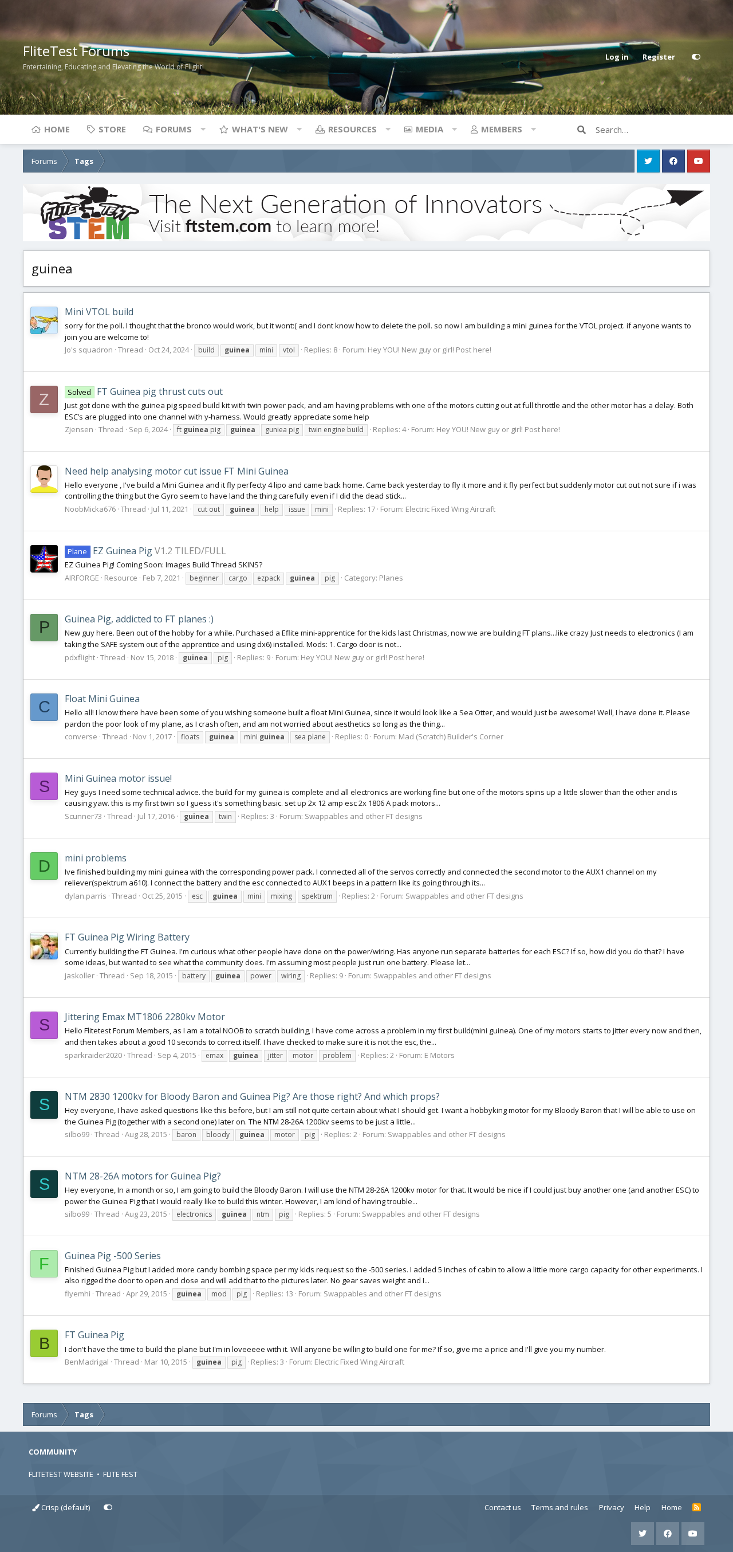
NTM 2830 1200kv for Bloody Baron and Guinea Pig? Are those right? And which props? (252, 1096)
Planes (391, 578)
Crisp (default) (65, 1507)
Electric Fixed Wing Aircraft (450, 509)
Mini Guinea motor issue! (118, 778)
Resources (352, 129)
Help (643, 1507)
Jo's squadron (89, 349)
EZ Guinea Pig (110, 550)
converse (81, 736)
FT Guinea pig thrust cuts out (145, 391)
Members (501, 129)
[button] (203, 129)
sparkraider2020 (93, 1055)
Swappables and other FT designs (364, 816)
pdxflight (80, 657)
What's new (260, 129)
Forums (174, 129)
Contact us (502, 1507)
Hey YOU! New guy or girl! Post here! (429, 349)
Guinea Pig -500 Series (113, 1255)
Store (112, 129)
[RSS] (696, 1508)
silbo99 (77, 1134)
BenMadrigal (87, 1362)
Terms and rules (559, 1507)
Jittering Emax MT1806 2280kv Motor (145, 1016)
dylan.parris (86, 896)
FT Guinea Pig (94, 1334)
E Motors (439, 1055)
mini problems (96, 858)
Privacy (611, 1507)
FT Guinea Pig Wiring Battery (127, 937)
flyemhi (77, 1293)
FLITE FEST (120, 1474)
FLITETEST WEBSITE (61, 1474)
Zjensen (79, 429)
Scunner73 (83, 816)
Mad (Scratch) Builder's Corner (451, 736)
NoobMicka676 (90, 509)
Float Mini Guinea (102, 698)
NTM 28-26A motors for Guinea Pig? (143, 1176)
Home (57, 129)
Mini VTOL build (99, 311)
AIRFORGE (82, 578)
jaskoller (79, 975)
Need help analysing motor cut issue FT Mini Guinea (177, 471)
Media (429, 129)
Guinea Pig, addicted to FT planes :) (139, 619)
